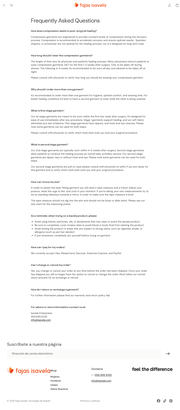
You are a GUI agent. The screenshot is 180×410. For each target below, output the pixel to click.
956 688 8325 (103, 374)
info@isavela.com (101, 380)
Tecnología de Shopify (39, 400)
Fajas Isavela (21, 400)
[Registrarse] (168, 354)
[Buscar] (11, 5)
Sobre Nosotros (59, 389)
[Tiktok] (165, 401)
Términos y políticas (90, 400)
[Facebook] (158, 401)
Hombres (55, 380)
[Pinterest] (171, 401)
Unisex (54, 384)
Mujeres (54, 376)
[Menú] (4, 5)
